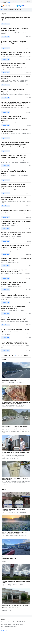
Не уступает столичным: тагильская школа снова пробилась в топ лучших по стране (15, 606)
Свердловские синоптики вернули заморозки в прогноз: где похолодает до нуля (14, 533)
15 (9, 355)
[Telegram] (17, 6)
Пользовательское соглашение (9, 626)
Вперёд (26, 355)
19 (21, 355)
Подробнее (8, 2)
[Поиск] (26, 5)
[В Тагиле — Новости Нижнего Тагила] (8, 5)
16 (12, 355)
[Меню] (30, 5)
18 (18, 355)
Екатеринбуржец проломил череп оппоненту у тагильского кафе (14, 510)
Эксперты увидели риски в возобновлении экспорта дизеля (16, 582)
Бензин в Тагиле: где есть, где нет (12, 9)
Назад (5, 355)
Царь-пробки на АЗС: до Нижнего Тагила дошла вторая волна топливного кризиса (14, 427)
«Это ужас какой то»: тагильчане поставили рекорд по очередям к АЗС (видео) (16, 379)
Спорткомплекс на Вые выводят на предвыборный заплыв (15, 453)
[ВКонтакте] (20, 6)
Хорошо (28, 1)
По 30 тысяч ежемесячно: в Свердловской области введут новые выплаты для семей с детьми (16, 402)
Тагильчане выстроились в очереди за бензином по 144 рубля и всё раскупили (15, 557)
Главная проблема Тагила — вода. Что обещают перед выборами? (15, 478)
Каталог (3, 619)
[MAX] (23, 6)
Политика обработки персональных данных (12, 624)
